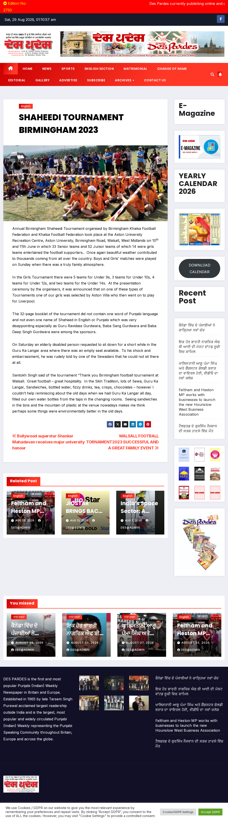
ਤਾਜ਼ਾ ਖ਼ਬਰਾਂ (18, 617)
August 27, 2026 (85, 642)
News (47, 68)
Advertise (68, 80)
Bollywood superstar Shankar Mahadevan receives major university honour (48, 441)
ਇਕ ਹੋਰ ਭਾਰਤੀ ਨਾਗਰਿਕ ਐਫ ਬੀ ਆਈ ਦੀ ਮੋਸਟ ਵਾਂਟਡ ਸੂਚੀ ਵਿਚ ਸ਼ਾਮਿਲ (199, 347)
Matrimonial (135, 68)
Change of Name (172, 68)
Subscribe (96, 80)
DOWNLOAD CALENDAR (199, 268)
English (26, 106)
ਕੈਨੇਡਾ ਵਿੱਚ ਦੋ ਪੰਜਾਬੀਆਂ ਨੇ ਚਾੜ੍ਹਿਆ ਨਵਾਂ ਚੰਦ (29, 633)
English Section (99, 68)
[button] (212, 74)
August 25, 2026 (195, 642)
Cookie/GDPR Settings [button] (178, 812)
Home (28, 68)
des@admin (24, 649)
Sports (68, 68)
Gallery (42, 80)
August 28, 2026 (29, 642)
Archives (123, 80)
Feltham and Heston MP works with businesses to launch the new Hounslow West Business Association (187, 725)
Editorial (17, 80)
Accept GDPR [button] (210, 812)
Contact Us (155, 80)
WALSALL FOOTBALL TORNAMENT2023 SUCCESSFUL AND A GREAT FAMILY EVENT (122, 441)
